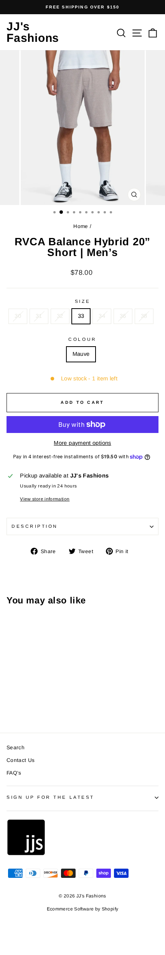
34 (102, 316)
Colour (82, 339)
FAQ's (14, 773)
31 (39, 316)
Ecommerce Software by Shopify (83, 909)
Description (35, 526)
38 (144, 316)
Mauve (81, 354)
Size (82, 301)
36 (123, 316)
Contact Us (21, 760)
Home (80, 226)
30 (18, 316)
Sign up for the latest (50, 797)
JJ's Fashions (33, 32)
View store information (44, 498)
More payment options (82, 443)
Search (16, 747)
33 (81, 316)
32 (60, 316)
